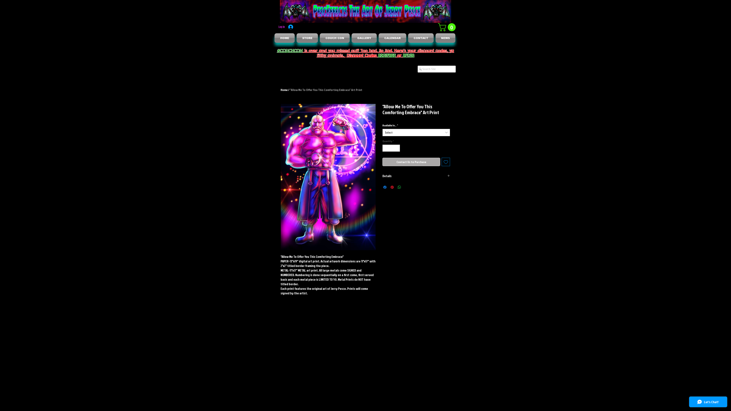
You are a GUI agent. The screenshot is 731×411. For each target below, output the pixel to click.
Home (284, 90)
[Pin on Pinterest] (392, 187)
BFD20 (408, 55)
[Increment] (397, 148)
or (399, 55)
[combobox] (416, 132)
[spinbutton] (391, 148)
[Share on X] (406, 187)
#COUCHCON (290, 50)
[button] (448, 27)
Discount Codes (362, 55)
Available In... (390, 125)
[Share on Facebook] (385, 187)
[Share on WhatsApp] (399, 187)
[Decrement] (385, 148)
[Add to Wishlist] (446, 162)
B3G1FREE (387, 55)
